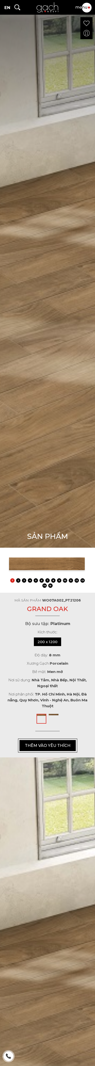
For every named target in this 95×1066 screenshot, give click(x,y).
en (7, 7)
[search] (17, 7)
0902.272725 (9, 1057)
